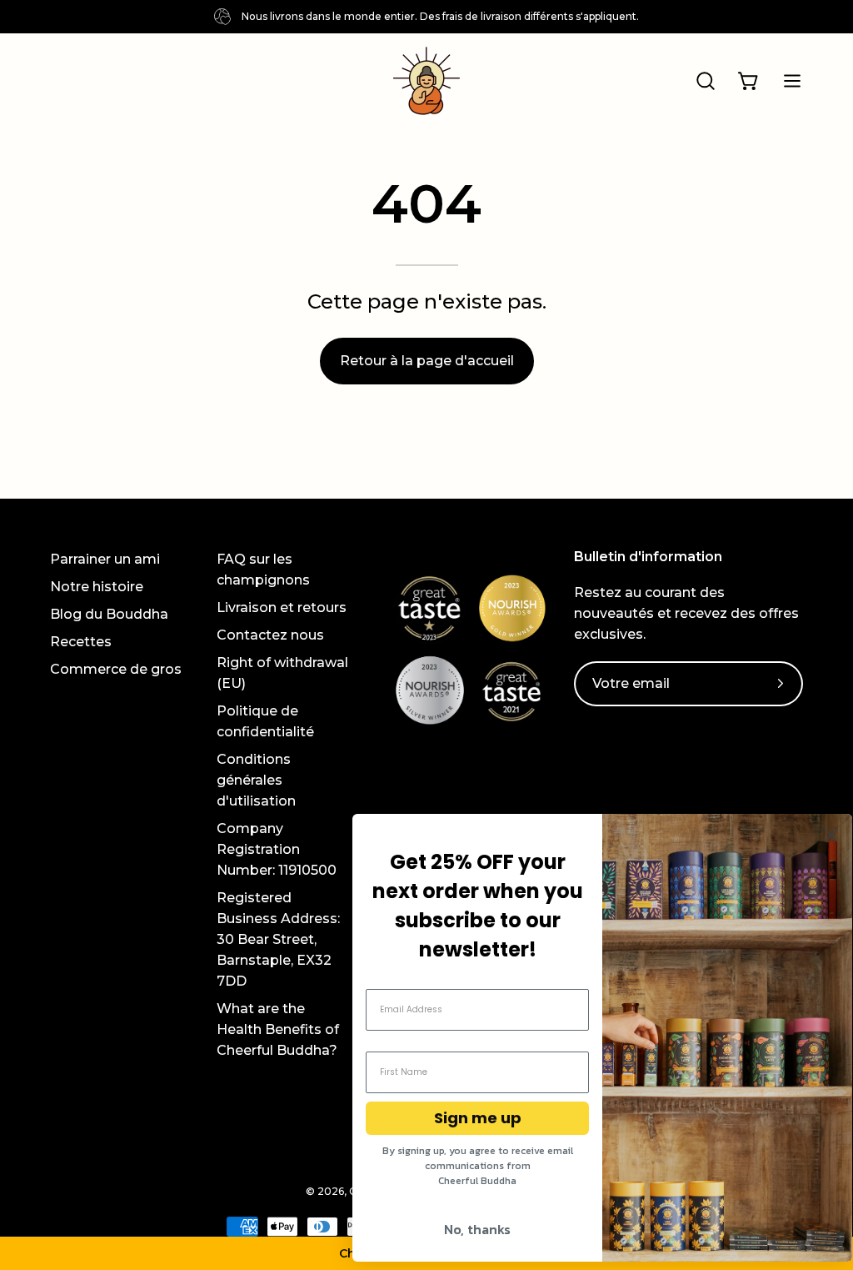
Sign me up (477, 1117)
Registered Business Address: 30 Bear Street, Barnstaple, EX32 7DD (278, 939)
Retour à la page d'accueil (427, 361)
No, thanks (477, 1229)
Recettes (81, 642)
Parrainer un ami (105, 559)
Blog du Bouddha (109, 614)
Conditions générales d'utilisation (256, 780)
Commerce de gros (116, 669)
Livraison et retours (282, 607)
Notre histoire (96, 587)
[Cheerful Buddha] (426, 81)
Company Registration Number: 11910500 (277, 849)
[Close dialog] (831, 835)
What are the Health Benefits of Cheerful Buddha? (278, 1029)
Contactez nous (270, 635)
